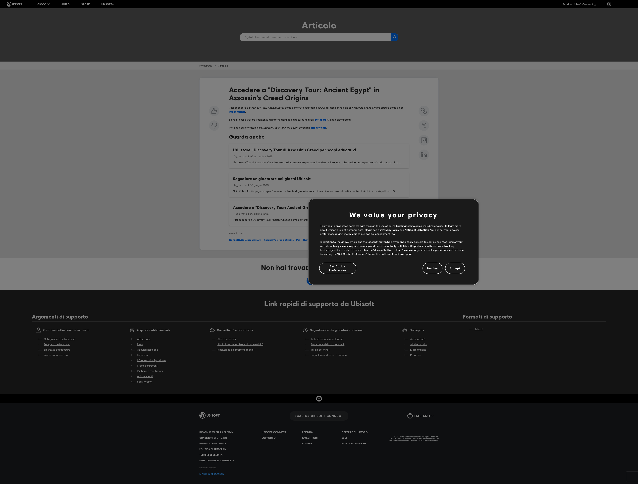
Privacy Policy (390, 229)
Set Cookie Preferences (337, 268)
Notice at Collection (417, 229)
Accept (455, 268)
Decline (432, 268)
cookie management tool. (381, 233)
